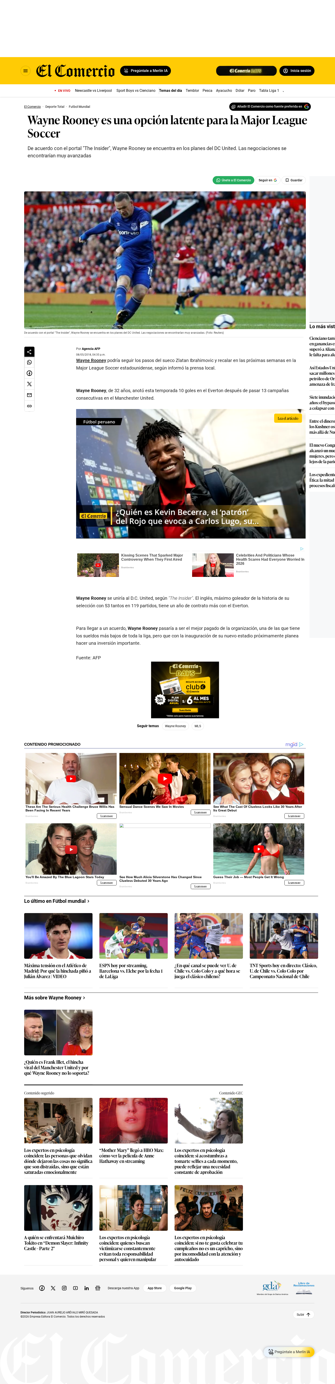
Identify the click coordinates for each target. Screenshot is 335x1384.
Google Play (183, 1288)
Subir (300, 1314)
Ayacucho (224, 90)
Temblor (192, 90)
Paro (251, 90)
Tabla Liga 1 (269, 90)
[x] (53, 1288)
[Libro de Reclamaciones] (304, 1288)
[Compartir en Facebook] (29, 373)
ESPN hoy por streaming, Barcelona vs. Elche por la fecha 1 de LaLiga (130, 971)
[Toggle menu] (26, 71)
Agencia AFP (91, 349)
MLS (198, 726)
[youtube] (75, 1288)
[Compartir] (29, 352)
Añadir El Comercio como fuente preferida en (269, 106)
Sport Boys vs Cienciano (135, 90)
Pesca (207, 90)
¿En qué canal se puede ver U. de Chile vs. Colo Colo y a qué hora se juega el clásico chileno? (207, 971)
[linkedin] (86, 1288)
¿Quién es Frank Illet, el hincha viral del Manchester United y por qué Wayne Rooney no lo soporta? (56, 1067)
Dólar (240, 90)
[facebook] (42, 1288)
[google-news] (97, 1288)
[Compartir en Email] (29, 395)
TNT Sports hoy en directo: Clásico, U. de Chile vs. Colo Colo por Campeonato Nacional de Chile (283, 971)
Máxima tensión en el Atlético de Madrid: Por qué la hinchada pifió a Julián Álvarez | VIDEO (57, 971)
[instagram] (64, 1288)
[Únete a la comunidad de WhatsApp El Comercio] (233, 180)
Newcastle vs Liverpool (93, 90)
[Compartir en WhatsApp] (29, 362)
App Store (155, 1288)
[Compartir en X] (29, 384)
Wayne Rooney (91, 360)
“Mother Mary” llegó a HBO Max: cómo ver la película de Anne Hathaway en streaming (131, 1155)
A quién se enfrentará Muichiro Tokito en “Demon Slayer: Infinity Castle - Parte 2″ (56, 1243)
